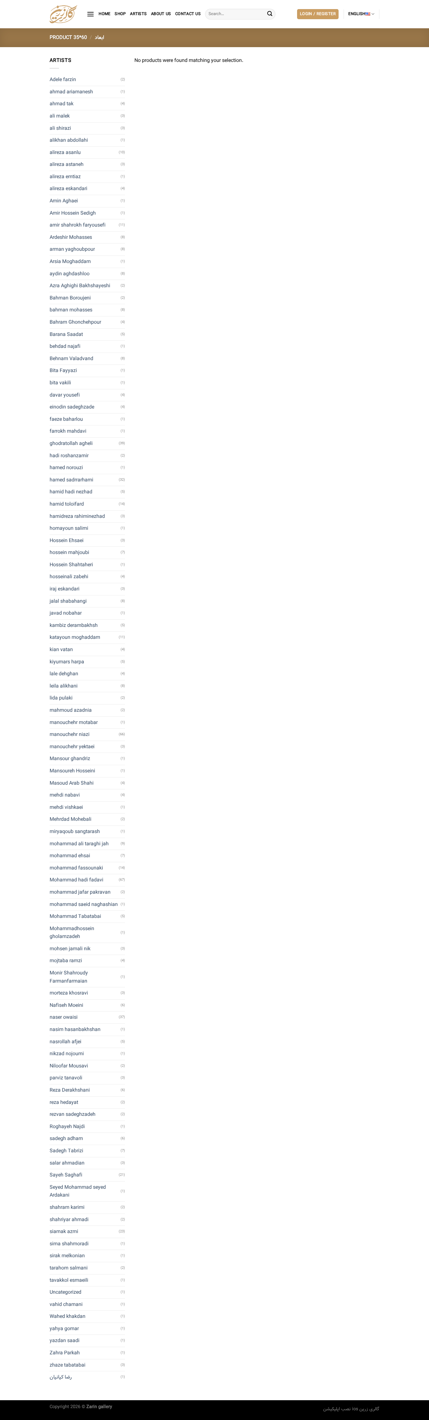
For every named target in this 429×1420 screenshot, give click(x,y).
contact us (188, 14)
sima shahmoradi (69, 1244)
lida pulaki (61, 698)
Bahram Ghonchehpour (75, 322)
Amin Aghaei (64, 201)
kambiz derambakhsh (74, 625)
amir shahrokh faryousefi (78, 225)
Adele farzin (63, 80)
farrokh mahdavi (68, 431)
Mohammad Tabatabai (75, 916)
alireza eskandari (68, 189)
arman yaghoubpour (72, 249)
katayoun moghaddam (75, 637)
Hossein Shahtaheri (71, 565)
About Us (161, 14)
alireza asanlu (65, 152)
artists (138, 14)
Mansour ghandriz (70, 759)
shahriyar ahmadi (69, 1220)
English (356, 14)
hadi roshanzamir (69, 456)
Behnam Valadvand (71, 359)
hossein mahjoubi (69, 552)
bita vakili (60, 383)
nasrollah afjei (65, 1042)
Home (104, 14)
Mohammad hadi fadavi (76, 880)
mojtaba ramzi (66, 961)
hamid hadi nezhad (71, 492)
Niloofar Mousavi (69, 1066)
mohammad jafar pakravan (80, 892)
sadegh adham (66, 1139)
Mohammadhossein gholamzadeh (72, 933)
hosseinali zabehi (69, 577)
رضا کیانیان (61, 1377)
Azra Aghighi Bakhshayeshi (80, 286)
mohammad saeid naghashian (84, 904)
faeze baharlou (66, 419)
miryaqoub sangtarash (75, 832)
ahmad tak (61, 104)
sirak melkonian (67, 1256)
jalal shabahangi (68, 601)
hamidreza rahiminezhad (77, 516)
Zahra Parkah (65, 1353)
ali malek (60, 116)
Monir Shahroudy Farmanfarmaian (69, 977)
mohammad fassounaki (76, 868)
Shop (120, 14)
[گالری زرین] (63, 14)
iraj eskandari (64, 589)
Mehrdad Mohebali (70, 819)
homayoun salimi (69, 528)
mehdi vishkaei (66, 807)
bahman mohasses (71, 310)
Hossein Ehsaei (67, 541)
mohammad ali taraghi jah (79, 844)
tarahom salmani (69, 1268)
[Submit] (269, 14)
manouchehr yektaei (72, 747)
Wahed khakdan (67, 1316)
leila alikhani (64, 686)
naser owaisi (64, 1017)
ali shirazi (60, 128)
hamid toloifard (67, 504)
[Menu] (90, 14)
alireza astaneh (67, 164)
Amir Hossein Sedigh (73, 213)
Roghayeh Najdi (67, 1127)
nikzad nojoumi (67, 1054)
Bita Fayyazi (63, 371)
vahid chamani (66, 1304)
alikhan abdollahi (69, 140)
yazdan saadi (64, 1341)
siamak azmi (64, 1232)
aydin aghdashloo (70, 274)
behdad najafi (65, 346)
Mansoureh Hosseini (72, 771)
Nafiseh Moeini (66, 1005)
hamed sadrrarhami (71, 480)
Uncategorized (65, 1292)
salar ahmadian (67, 1163)
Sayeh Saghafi (66, 1175)
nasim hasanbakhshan (75, 1029)
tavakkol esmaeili (69, 1280)
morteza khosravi (69, 993)
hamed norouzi (66, 468)
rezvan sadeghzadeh (72, 1114)
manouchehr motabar (74, 722)
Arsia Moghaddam (70, 262)
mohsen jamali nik (70, 949)
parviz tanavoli (66, 1078)
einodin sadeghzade (72, 407)
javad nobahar (66, 613)
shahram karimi (67, 1207)
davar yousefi (65, 395)
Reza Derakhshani (70, 1090)
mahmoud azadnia (71, 710)
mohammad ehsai (70, 856)
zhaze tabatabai (67, 1365)
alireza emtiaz (65, 177)
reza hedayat (64, 1102)
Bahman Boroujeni (70, 298)
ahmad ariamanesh (71, 92)
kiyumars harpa (67, 662)
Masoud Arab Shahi (72, 783)
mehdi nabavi (65, 795)
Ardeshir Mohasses (71, 237)
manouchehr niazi (70, 734)
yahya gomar (64, 1329)
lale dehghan (64, 674)
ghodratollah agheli (71, 443)
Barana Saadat (66, 334)
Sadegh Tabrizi (66, 1151)
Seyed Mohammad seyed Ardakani (78, 1191)
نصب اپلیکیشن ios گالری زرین (351, 1409)
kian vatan (61, 650)
